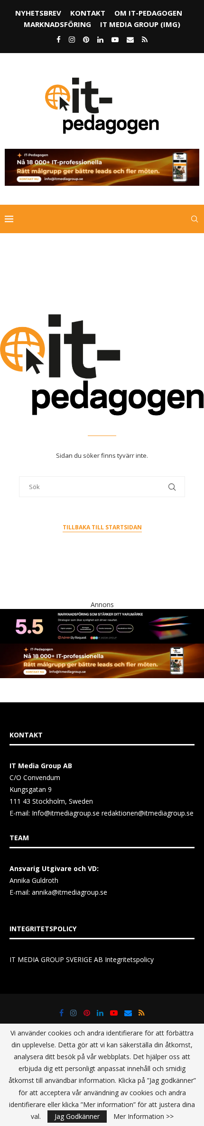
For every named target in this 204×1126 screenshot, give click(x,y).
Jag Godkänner (77, 1116)
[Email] (130, 39)
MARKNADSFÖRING (57, 24)
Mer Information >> (143, 1116)
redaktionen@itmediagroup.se (148, 812)
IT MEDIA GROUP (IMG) (140, 24)
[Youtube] (115, 39)
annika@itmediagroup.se (69, 892)
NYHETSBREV (38, 13)
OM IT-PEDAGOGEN (148, 13)
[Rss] (145, 39)
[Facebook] (58, 39)
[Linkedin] (100, 39)
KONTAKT (87, 13)
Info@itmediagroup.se (66, 812)
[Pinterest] (86, 39)
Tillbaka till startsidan (102, 527)
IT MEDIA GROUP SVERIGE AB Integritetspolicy (81, 959)
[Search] (194, 219)
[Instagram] (72, 39)
